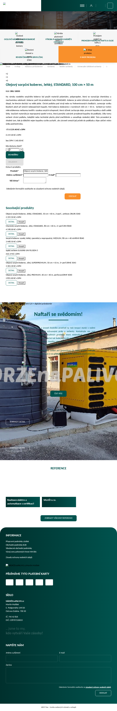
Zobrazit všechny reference (59, 518)
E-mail (62, 653)
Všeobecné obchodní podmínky (19, 548)
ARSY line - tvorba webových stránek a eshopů (58, 707)
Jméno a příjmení (13, 653)
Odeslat (103, 693)
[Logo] (25, 565)
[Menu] (82, 6)
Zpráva (9, 665)
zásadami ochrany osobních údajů (98, 687)
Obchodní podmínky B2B (16, 545)
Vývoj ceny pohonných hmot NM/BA (21, 552)
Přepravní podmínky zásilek (17, 541)
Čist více (58, 393)
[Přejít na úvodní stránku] (20, 5)
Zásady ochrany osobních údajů (19, 557)
